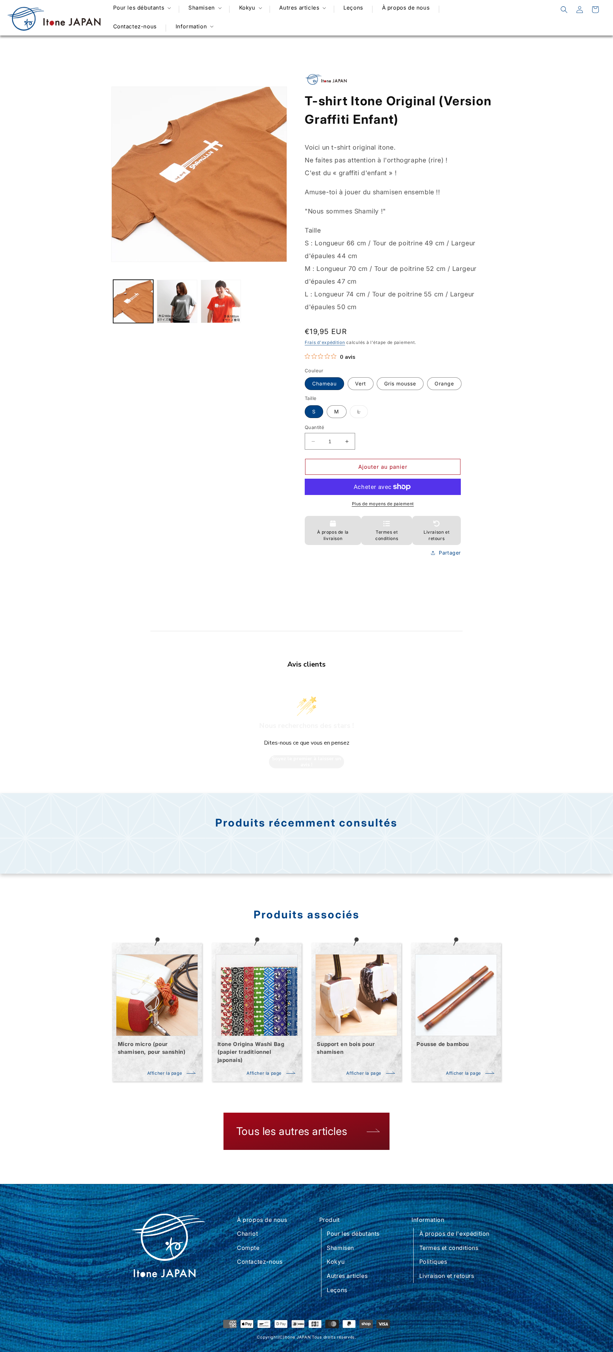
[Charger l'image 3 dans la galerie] (221, 301)
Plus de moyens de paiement (383, 503)
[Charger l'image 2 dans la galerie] (177, 301)
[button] (141, 8)
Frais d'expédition (325, 342)
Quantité (314, 427)
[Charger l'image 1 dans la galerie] (133, 301)
